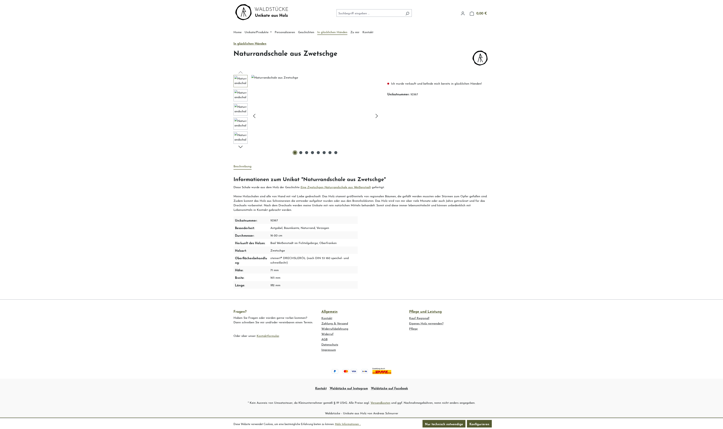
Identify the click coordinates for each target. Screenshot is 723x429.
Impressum (328, 349)
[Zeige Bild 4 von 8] (312, 152)
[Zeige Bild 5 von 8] (318, 152)
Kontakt (326, 318)
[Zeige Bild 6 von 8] (324, 152)
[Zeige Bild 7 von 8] (330, 152)
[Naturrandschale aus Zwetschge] (315, 115)
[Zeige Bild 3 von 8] (306, 152)
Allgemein (329, 311)
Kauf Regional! (419, 318)
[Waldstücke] (480, 58)
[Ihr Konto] (462, 13)
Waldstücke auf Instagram (349, 388)
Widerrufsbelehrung (334, 328)
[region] (307, 115)
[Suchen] (407, 13)
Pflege (413, 328)
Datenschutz (329, 344)
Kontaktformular (268, 335)
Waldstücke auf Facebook (389, 388)
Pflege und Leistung (425, 311)
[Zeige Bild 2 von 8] (300, 152)
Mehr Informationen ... (348, 424)
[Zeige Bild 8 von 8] (335, 152)
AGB (324, 339)
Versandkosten (380, 402)
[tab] (242, 166)
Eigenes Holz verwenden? (426, 323)
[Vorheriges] (254, 115)
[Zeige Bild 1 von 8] (295, 152)
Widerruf (327, 333)
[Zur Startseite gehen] (261, 12)
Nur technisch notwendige (444, 423)
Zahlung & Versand (334, 323)
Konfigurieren (479, 423)
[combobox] (369, 13)
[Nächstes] (377, 115)
